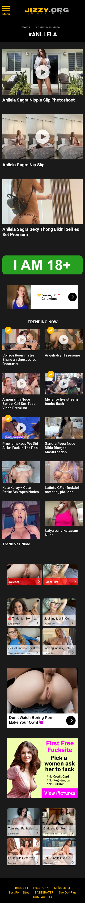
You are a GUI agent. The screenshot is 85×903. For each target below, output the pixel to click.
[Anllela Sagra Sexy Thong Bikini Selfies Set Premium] (42, 201)
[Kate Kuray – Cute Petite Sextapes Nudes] (21, 472)
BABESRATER (44, 892)
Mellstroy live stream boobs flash (61, 401)
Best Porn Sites (18, 892)
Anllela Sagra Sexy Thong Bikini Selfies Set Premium (40, 232)
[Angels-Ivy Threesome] (64, 339)
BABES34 (21, 887)
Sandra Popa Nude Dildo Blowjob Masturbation (60, 447)
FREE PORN (41, 887)
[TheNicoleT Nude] (21, 520)
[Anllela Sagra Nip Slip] (42, 136)
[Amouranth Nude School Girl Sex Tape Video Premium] (21, 383)
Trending (8, 330)
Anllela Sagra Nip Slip (23, 164)
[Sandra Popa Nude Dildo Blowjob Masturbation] (64, 428)
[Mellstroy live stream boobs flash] (64, 383)
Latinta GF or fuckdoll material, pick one (62, 490)
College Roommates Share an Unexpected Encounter (19, 359)
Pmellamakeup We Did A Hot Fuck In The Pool (20, 445)
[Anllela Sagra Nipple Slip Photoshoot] (42, 72)
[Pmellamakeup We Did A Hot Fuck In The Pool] (21, 428)
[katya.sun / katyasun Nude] (64, 513)
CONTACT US (42, 897)
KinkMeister (62, 887)
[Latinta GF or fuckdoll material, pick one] (64, 472)
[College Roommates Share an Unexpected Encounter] (21, 339)
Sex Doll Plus (67, 892)
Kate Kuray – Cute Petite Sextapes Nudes (20, 490)
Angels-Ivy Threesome (62, 355)
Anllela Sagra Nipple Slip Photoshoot (38, 100)
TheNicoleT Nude (16, 544)
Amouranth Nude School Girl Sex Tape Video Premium (18, 403)
